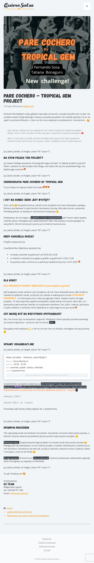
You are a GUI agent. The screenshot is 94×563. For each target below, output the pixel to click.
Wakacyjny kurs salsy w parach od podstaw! (28, 515)
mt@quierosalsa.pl (19, 493)
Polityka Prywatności (47, 542)
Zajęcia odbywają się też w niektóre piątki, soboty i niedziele (47, 375)
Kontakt (47, 550)
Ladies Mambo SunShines (19, 511)
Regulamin (47, 539)
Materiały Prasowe (47, 546)
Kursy (9, 508)
